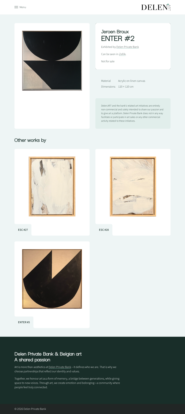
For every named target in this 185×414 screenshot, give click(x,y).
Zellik (122, 54)
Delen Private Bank (127, 47)
